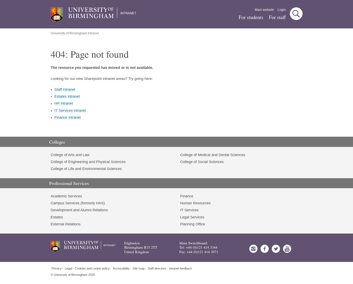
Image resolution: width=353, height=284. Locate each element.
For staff (277, 17)
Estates (57, 217)
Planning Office (192, 224)
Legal (68, 268)
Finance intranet (67, 117)
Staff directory (156, 268)
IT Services (189, 210)
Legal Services (192, 217)
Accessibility (121, 268)
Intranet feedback (180, 268)
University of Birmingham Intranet (75, 33)
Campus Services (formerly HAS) (78, 203)
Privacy (56, 268)
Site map (138, 268)
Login (282, 9)
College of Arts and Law (70, 155)
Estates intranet (67, 96)
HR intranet (63, 103)
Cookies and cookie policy (92, 268)
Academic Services (66, 196)
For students (251, 17)
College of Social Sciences (202, 162)
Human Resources (195, 203)
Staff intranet (64, 89)
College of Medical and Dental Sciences (212, 155)
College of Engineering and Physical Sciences (88, 162)
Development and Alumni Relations (79, 210)
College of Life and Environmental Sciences (86, 169)
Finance (186, 196)
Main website (264, 9)
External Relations (65, 224)
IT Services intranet (70, 110)
